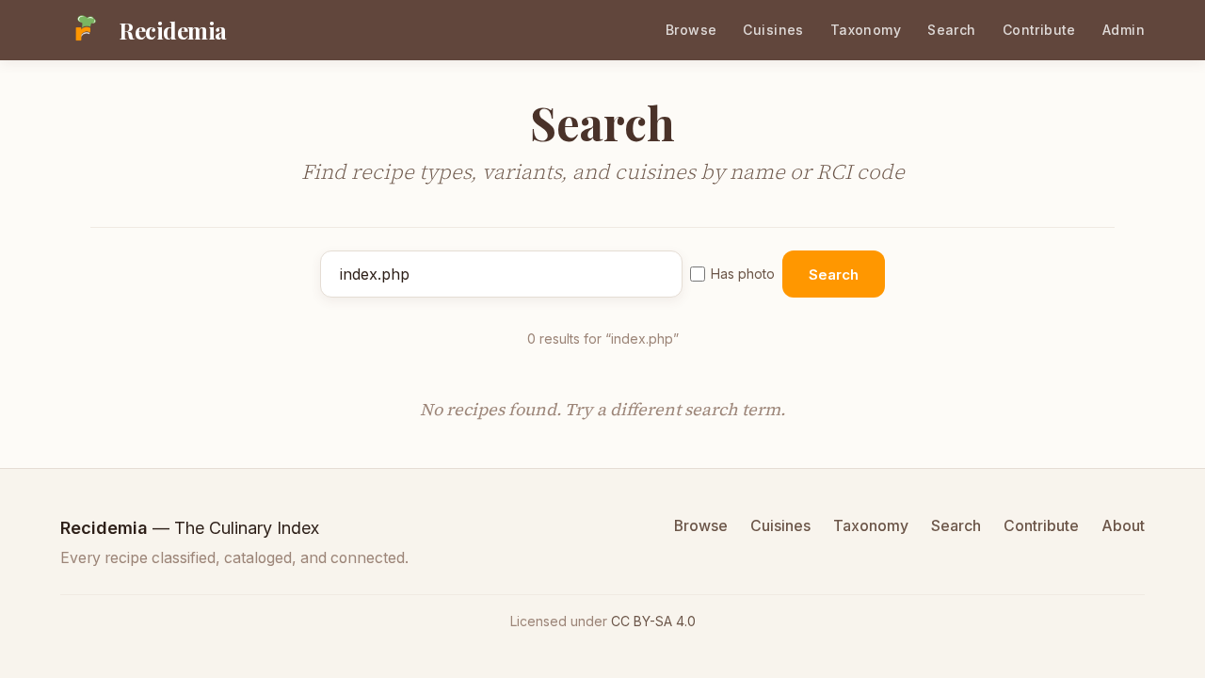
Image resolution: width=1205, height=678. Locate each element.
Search (951, 30)
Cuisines (773, 30)
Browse (691, 30)
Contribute (1039, 30)
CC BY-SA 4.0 (653, 621)
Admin (1123, 30)
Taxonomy (865, 30)
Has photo (743, 274)
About (1123, 526)
